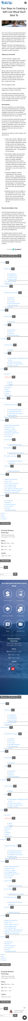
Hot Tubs (3, 262)
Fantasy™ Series (12, 279)
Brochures (20, 600)
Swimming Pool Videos (10, 487)
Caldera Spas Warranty (14, 471)
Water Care (4, 398)
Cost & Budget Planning (10, 431)
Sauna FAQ (11, 333)
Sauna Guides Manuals (13, 335)
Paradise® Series (12, 276)
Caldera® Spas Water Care (11, 404)
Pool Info (3, 474)
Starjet (10, 382)
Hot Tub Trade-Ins (9, 506)
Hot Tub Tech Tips (9, 434)
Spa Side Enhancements (14, 303)
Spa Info (3, 420)
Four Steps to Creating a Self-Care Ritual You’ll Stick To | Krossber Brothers (6, 2)
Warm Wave (11, 321)
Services (3, 495)
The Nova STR (8, 386)
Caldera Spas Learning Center (12, 425)
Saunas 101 (11, 332)
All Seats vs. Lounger (10, 429)
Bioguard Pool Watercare (11, 417)
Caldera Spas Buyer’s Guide (15, 444)
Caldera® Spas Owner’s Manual (16, 453)
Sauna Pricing (11, 330)
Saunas (3, 310)
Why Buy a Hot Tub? (10, 427)
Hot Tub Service (9, 500)
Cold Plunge (4, 338)
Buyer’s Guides (8, 439)
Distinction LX (8, 387)
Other (6, 325)
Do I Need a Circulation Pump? (12, 433)
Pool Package (8, 395)
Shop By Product (9, 345)
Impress (7, 389)
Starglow (10, 384)
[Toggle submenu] (7, 262)
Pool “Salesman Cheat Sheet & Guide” (14, 489)
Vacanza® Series (12, 277)
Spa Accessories (5, 286)
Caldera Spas (8, 269)
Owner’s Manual (9, 448)
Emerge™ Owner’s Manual (14, 362)
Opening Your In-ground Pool (12, 492)
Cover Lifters (11, 301)
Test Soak (7, 508)
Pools (2, 369)
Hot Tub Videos (8, 436)
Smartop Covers (9, 307)
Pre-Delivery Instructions (11, 456)
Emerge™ (10, 350)
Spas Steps (11, 298)
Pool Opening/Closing (10, 510)
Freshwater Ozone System (15, 410)
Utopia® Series (12, 274)
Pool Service (8, 502)
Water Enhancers (12, 415)
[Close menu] (19, 255)
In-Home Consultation (10, 504)
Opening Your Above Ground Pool (13, 490)
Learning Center (7, 616)
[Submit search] (15, 574)
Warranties (7, 466)
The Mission (8, 391)
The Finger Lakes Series (10, 281)
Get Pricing (7, 600)
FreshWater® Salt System (14, 411)
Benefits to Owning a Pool (11, 479)
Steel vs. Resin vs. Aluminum (12, 483)
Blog (2, 515)
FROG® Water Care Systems (15, 413)
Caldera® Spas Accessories (11, 292)
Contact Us (4, 519)
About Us (3, 517)
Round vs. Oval (8, 481)
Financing (20, 616)
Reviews (3, 513)
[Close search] (6, 567)
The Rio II (7, 393)
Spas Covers (11, 299)
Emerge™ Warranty (13, 365)
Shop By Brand (8, 316)
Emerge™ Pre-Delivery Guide (15, 364)
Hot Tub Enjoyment (13, 305)
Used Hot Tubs (8, 283)
